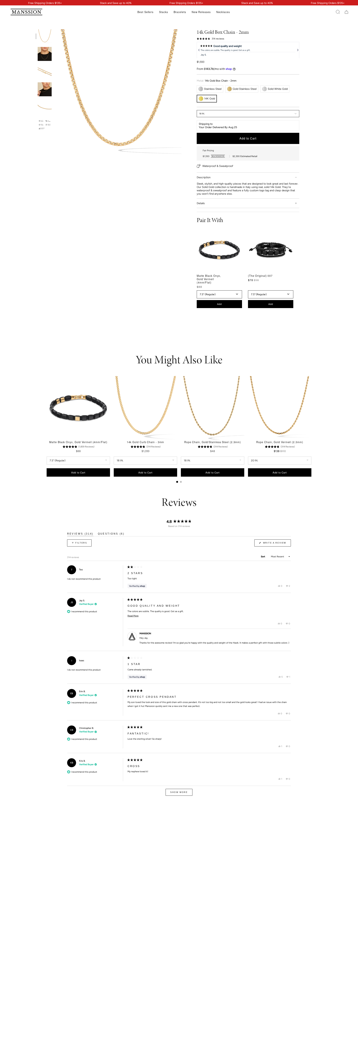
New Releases (201, 13)
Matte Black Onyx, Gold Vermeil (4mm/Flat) (209, 279)
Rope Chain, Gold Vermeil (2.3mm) (279, 442)
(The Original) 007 (260, 275)
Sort (263, 556)
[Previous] (198, 50)
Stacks (163, 13)
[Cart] (346, 12)
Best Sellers (145, 13)
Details (201, 203)
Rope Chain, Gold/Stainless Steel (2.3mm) (212, 442)
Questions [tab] (111, 534)
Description (204, 177)
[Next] (297, 50)
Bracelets (180, 13)
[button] (338, 12)
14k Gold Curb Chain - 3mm (145, 442)
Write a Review (276, 543)
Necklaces (223, 13)
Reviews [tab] (80, 534)
